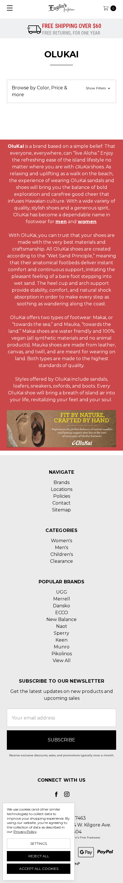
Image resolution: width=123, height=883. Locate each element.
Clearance (61, 561)
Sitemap (61, 510)
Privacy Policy (25, 831)
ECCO (61, 612)
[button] (61, 91)
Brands (61, 482)
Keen (61, 640)
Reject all (38, 856)
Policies (61, 496)
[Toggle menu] (8, 8)
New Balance (61, 619)
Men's (61, 547)
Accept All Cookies (38, 868)
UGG (61, 592)
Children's (61, 554)
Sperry (61, 633)
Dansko (61, 605)
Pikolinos (61, 653)
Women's (61, 540)
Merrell (61, 599)
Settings (38, 843)
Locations (61, 489)
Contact (61, 503)
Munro (62, 647)
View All (62, 660)
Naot (61, 626)
